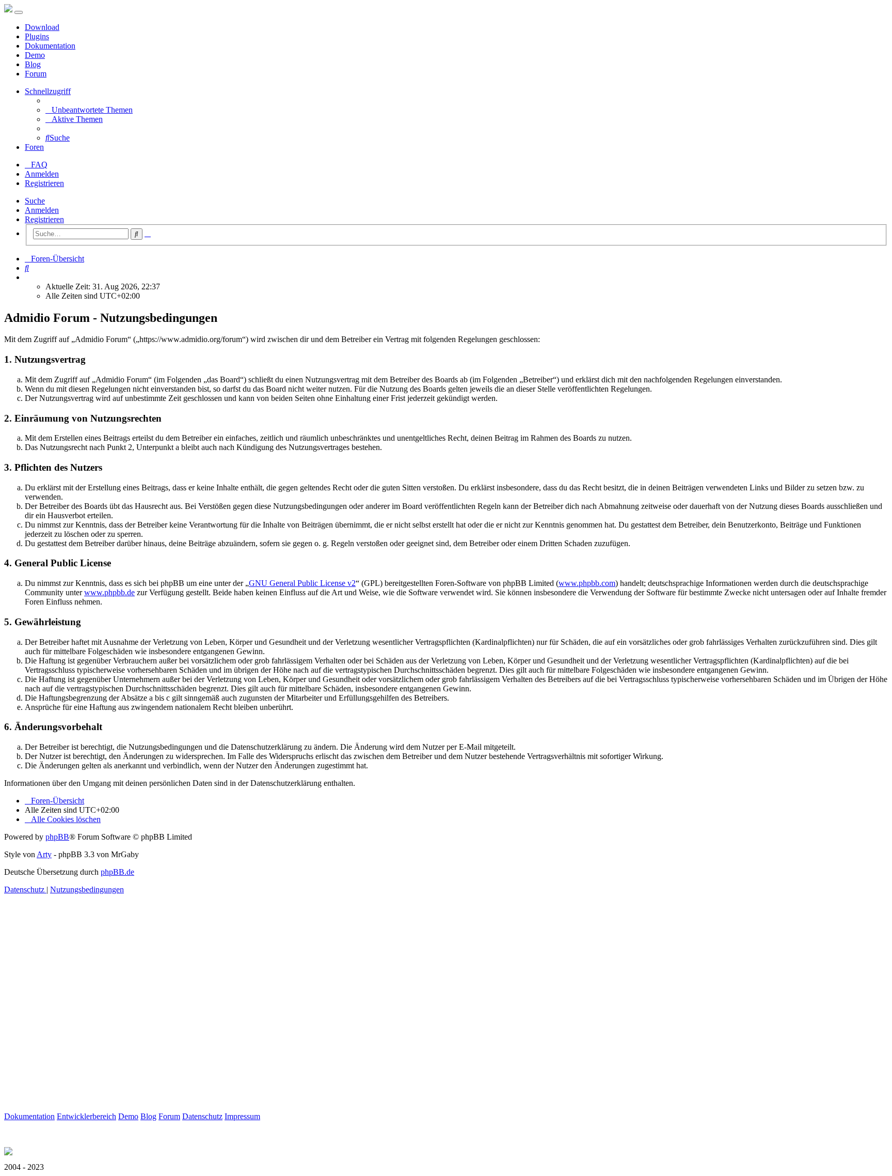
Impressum (242, 1116)
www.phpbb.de (109, 592)
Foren (34, 147)
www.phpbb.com (587, 583)
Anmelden (42, 210)
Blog (33, 64)
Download (42, 27)
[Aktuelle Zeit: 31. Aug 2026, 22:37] (28, 277)
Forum (35, 73)
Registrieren (44, 219)
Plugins (37, 36)
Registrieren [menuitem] (44, 183)
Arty (44, 854)
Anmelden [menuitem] (42, 173)
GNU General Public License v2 (302, 583)
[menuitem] (89, 109)
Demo (35, 55)
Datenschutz (202, 1116)
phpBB (57, 836)
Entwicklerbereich (86, 1116)
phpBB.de (117, 872)
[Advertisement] (314, 1014)
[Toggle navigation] (18, 12)
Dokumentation (50, 45)
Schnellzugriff (48, 91)
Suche (35, 200)
